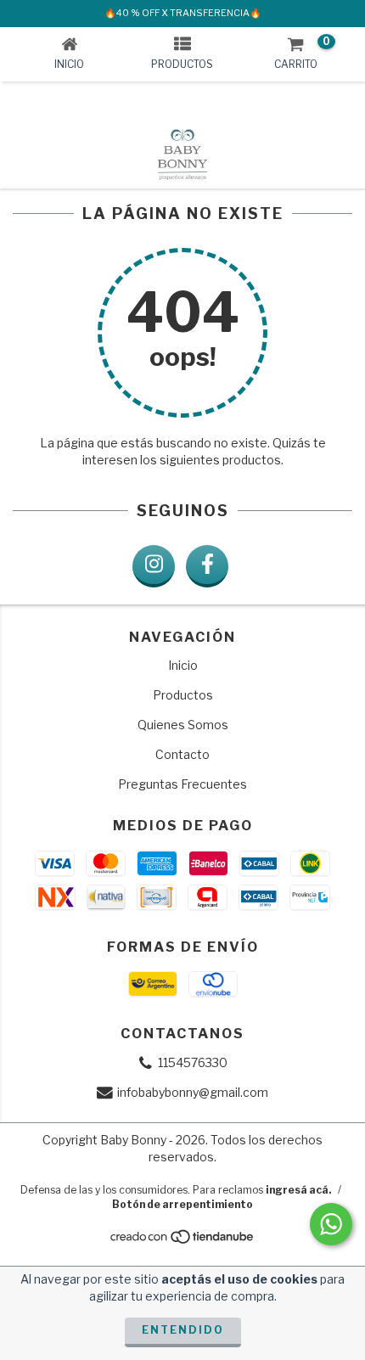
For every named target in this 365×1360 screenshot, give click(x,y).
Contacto (182, 754)
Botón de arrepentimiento (182, 1204)
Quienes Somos (183, 724)
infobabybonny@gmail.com (192, 1092)
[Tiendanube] (183, 1241)
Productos (183, 695)
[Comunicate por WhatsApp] (331, 1224)
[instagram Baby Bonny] (153, 566)
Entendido (183, 1329)
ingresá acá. (298, 1189)
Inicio (183, 665)
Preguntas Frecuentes (182, 784)
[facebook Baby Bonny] (207, 566)
